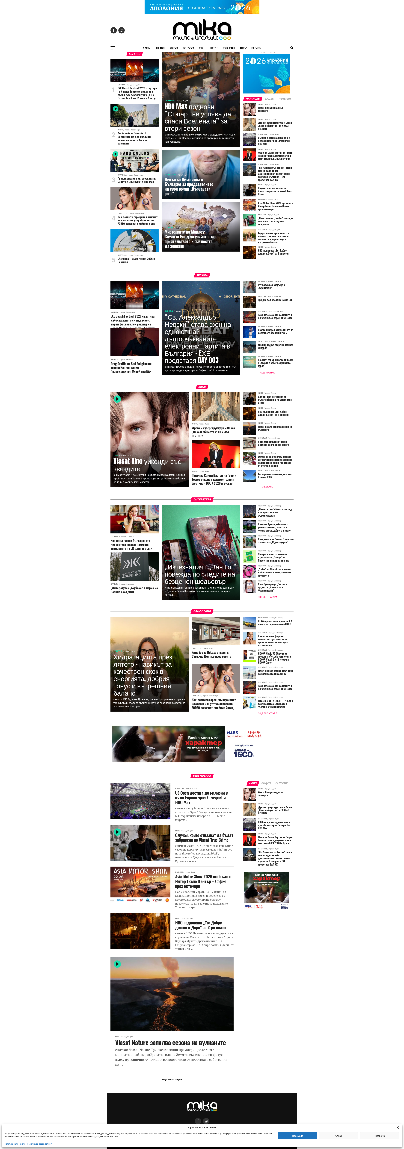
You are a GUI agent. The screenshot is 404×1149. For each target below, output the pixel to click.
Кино (201, 48)
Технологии (229, 48)
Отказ (338, 1135)
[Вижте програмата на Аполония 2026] (202, 13)
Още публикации (172, 1079)
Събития (160, 48)
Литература (188, 48)
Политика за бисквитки (15, 1144)
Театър (243, 48)
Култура (174, 48)
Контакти (256, 48)
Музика (146, 48)
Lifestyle (213, 48)
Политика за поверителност (39, 1144)
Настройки (379, 1135)
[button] (397, 1127)
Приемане (297, 1135)
